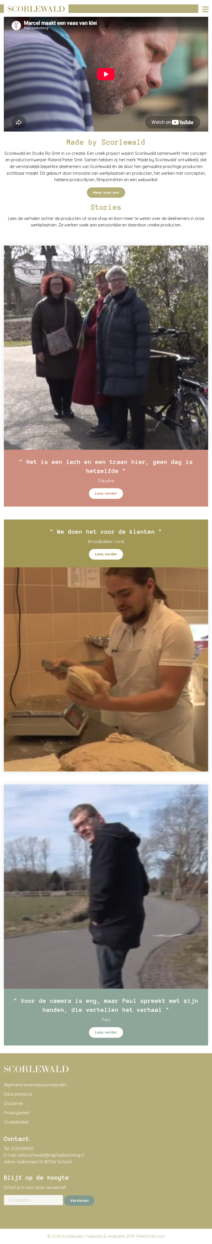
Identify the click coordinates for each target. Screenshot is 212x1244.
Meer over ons (106, 192)
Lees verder (106, 493)
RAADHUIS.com (151, 1236)
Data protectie (18, 1094)
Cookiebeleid (16, 1122)
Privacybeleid (16, 1112)
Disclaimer (14, 1103)
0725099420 (22, 1148)
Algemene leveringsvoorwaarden (35, 1084)
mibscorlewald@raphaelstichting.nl (50, 1155)
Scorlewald (72, 1236)
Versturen (79, 1200)
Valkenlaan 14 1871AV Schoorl (44, 1161)
